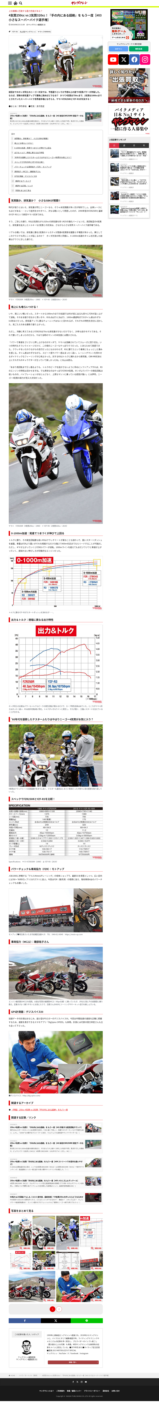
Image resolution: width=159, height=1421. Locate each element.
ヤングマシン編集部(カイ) (129, 159)
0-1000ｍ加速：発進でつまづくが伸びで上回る (31, 148)
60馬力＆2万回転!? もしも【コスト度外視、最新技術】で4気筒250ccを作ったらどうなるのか (46, 1197)
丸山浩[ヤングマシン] (28, 31)
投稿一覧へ (72, 1362)
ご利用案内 (60, 1391)
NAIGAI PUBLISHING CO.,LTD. (77, 1396)
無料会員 (138, 49)
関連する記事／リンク (22, 185)
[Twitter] (56, 1320)
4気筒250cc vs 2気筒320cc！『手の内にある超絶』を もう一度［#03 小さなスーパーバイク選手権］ (76, 1375)
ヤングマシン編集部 (127, 173)
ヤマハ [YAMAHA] (44, 31)
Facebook (74, 1353)
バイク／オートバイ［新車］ (28, 1375)
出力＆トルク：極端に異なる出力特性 (28, 152)
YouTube (62, 1353)
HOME (13, 1375)
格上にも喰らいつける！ (23, 143)
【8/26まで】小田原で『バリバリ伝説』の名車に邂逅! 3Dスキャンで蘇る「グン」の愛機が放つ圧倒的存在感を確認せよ (134, 196)
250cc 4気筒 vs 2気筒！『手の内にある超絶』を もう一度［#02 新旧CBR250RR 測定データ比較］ (46, 116)
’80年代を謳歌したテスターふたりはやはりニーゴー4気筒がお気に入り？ (42, 157)
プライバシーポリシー (92, 1391)
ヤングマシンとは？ (46, 1391)
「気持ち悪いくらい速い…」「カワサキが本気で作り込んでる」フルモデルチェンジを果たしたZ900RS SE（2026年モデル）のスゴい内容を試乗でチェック (134, 182)
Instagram (84, 1353)
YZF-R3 (15, 31)
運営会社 (106, 1391)
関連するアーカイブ (21, 181)
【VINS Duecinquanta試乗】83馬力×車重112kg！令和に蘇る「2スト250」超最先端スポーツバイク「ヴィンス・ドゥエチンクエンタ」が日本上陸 (133, 210)
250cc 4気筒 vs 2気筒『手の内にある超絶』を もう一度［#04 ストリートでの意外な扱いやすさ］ (46, 1162)
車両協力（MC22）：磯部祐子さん (26, 171)
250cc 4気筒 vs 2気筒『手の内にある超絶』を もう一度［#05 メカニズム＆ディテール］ (44, 1180)
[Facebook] (25, 1320)
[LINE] (87, 1320)
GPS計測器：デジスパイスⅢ (24, 176)
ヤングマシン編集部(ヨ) (37, 24)
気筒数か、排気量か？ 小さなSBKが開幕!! (30, 138)
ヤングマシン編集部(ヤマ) (129, 215)
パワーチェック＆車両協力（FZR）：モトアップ (31, 167)
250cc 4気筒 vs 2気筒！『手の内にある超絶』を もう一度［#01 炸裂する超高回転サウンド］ (46, 1127)
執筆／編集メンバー (74, 1391)
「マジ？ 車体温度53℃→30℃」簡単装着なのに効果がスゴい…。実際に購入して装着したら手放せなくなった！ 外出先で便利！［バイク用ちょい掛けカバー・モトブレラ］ (133, 153)
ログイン (118, 49)
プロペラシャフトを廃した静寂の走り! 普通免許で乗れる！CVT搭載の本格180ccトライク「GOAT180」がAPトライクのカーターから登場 (133, 168)
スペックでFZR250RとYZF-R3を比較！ (28, 162)
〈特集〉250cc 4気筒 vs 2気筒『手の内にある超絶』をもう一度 (39, 1109)
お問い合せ (116, 1391)
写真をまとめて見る (21, 190)
